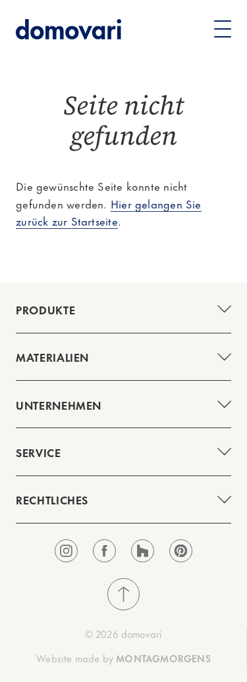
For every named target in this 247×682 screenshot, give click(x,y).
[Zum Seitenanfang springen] (123, 594)
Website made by (123, 658)
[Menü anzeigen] (222, 28)
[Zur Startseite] (68, 29)
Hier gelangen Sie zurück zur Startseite (109, 212)
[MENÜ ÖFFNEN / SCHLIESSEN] (123, 309)
